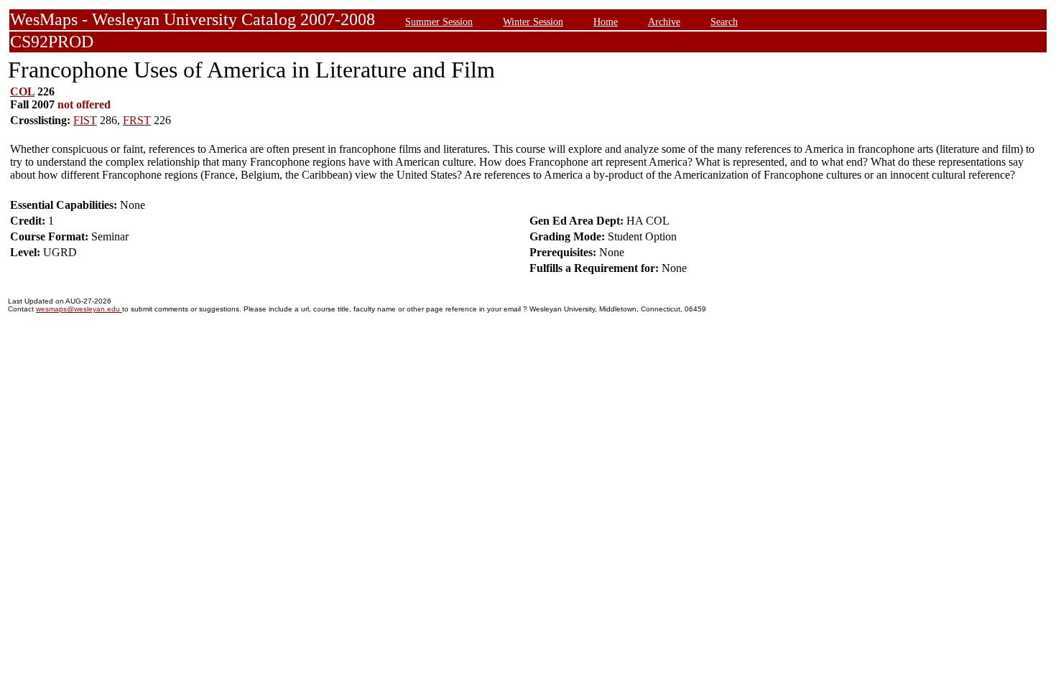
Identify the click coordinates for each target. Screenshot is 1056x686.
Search (724, 21)
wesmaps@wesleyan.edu (79, 309)
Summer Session (439, 21)
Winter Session (533, 21)
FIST (85, 120)
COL (22, 91)
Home (605, 21)
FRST (137, 120)
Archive (664, 21)
